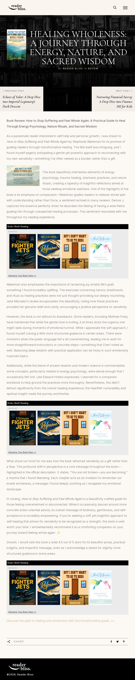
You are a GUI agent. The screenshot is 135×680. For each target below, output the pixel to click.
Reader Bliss (73, 68)
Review (93, 68)
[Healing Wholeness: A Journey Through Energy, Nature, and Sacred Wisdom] (16, 44)
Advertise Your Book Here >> (22, 275)
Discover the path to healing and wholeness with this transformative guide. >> (61, 620)
